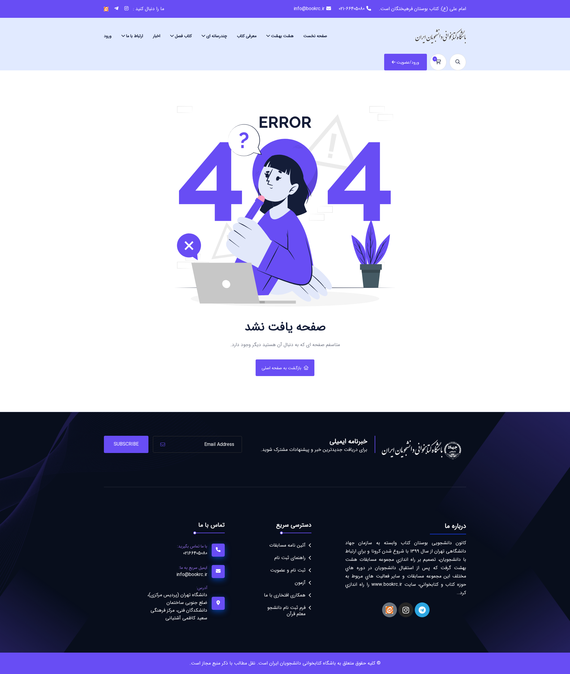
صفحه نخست (315, 36)
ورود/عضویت (408, 62)
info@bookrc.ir (309, 8)
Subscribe (126, 444)
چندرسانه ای (216, 36)
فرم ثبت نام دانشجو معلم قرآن (286, 610)
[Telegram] (422, 609)
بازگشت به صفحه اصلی (281, 368)
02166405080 (195, 553)
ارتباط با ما (134, 36)
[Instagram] (405, 609)
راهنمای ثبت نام (289, 558)
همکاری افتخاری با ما (284, 595)
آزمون (300, 583)
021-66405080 (352, 8)
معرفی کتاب (246, 36)
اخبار (156, 36)
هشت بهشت (282, 36)
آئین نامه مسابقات (287, 545)
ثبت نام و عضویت (287, 570)
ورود (108, 36)
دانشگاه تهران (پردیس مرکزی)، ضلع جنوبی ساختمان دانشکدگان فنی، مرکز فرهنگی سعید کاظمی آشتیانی (177, 606)
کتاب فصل (183, 36)
